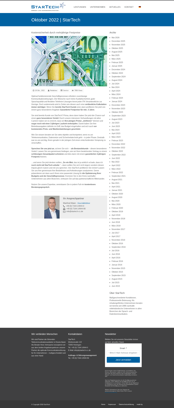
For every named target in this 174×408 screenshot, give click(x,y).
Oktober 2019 (117, 212)
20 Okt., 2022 (40, 90)
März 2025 (116, 59)
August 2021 (117, 180)
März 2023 (116, 137)
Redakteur (53, 90)
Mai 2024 (115, 87)
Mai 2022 (115, 162)
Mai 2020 (115, 201)
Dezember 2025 (118, 41)
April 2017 (116, 236)
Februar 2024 (117, 98)
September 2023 (119, 116)
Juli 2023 (115, 123)
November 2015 (118, 268)
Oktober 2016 (117, 243)
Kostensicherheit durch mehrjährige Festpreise (55, 32)
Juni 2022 (116, 158)
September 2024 (119, 77)
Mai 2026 (115, 38)
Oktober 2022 (117, 151)
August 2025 (117, 52)
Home (103, 404)
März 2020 (116, 204)
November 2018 (118, 219)
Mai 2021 (115, 183)
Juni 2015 (116, 286)
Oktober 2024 (117, 73)
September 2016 (119, 247)
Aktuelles (114, 7)
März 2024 (116, 94)
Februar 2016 (117, 261)
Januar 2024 (117, 101)
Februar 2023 (117, 141)
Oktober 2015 (117, 272)
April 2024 (116, 91)
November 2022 (118, 148)
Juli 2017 (115, 233)
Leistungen (80, 7)
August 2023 (117, 119)
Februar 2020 (117, 208)
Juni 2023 (116, 126)
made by (140, 404)
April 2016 (116, 258)
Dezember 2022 (118, 144)
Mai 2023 (115, 130)
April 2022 (116, 165)
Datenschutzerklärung (126, 404)
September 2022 (119, 155)
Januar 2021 (117, 190)
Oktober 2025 (117, 48)
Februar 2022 (117, 172)
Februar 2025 (117, 62)
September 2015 (119, 275)
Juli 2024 (115, 84)
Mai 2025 (115, 55)
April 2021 (116, 187)
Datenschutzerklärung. (111, 392)
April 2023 (116, 133)
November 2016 (118, 240)
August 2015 (117, 279)
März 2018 (116, 226)
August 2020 (117, 197)
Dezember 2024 (118, 70)
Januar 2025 (117, 66)
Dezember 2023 (118, 105)
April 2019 (116, 215)
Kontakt (129, 7)
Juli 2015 (115, 283)
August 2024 (117, 80)
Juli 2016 (115, 251)
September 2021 (119, 176)
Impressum (112, 404)
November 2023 (118, 109)
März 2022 (116, 169)
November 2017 (118, 229)
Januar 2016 (117, 265)
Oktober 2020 (117, 194)
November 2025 (118, 45)
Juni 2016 (116, 254)
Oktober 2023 (117, 112)
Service (65, 90)
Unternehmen (97, 7)
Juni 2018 (116, 222)
